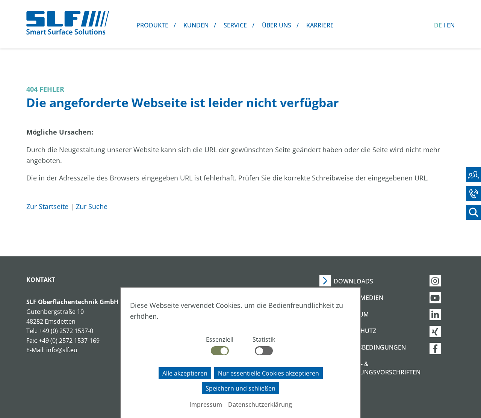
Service (235, 25)
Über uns (276, 25)
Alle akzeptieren (184, 373)
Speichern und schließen (240, 388)
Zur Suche (91, 206)
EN (451, 25)
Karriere (320, 25)
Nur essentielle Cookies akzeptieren (268, 373)
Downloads (353, 281)
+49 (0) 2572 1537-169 (69, 340)
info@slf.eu (61, 350)
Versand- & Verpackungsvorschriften (377, 368)
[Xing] (442, 331)
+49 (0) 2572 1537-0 (66, 331)
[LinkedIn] (442, 314)
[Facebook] (442, 348)
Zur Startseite (47, 206)
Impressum (205, 404)
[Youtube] (442, 297)
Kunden (196, 25)
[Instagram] (442, 280)
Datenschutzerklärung (260, 404)
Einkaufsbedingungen (370, 347)
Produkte (152, 25)
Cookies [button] (347, 389)
